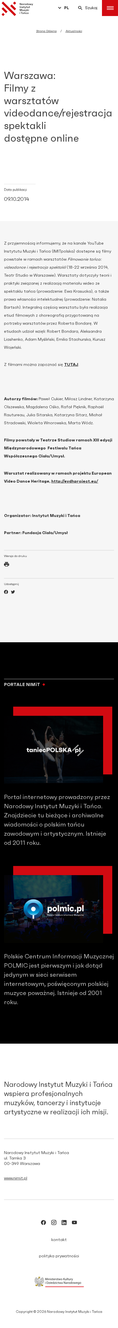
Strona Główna (46, 31)
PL (66, 8)
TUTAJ (71, 365)
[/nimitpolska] (53, 1224)
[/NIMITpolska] (43, 1224)
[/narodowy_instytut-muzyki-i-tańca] (64, 1224)
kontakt (59, 1240)
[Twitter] (13, 592)
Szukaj (91, 8)
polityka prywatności (59, 1256)
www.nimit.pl (15, 1178)
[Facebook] (6, 592)
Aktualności (74, 31)
